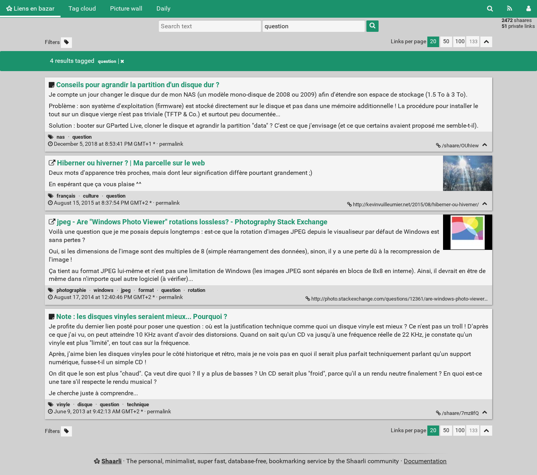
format (146, 290)
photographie (71, 290)
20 (433, 41)
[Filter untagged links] (66, 42)
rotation (196, 290)
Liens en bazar (33, 8)
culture (91, 196)
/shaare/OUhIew (460, 146)
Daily (163, 8)
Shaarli (111, 461)
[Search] (490, 8)
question (107, 61)
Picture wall (126, 8)
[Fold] (484, 144)
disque (84, 404)
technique (138, 404)
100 (460, 41)
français (66, 196)
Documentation (425, 461)
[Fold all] (486, 42)
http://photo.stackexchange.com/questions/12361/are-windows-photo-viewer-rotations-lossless (418, 299)
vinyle (63, 404)
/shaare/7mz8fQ (460, 413)
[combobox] (314, 26)
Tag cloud (82, 8)
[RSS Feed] (510, 8)
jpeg (126, 290)
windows (104, 290)
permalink (118, 144)
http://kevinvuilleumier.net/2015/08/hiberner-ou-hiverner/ (416, 204)
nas (61, 137)
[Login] (528, 8)
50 (446, 41)
